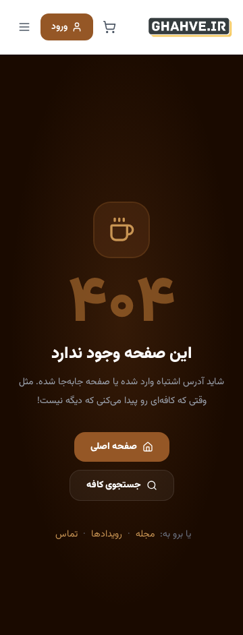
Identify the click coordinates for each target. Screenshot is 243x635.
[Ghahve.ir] (190, 26)
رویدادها (106, 534)
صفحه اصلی (113, 447)
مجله (145, 534)
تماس (66, 534)
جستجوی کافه (113, 485)
